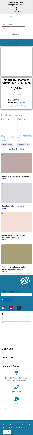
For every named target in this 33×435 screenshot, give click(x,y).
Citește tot (4, 178)
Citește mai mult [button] (18, 427)
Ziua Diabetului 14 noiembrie (13, 206)
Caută (5, 28)
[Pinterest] (11, 308)
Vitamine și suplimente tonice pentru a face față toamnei (14, 268)
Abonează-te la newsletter (11, 291)
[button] (16, 42)
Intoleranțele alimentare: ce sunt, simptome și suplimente (15, 236)
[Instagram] (19, 308)
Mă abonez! (6, 300)
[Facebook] (3, 308)
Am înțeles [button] (7, 432)
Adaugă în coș (7, 144)
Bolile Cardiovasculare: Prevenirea (15, 176)
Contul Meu (16, 12)
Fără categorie (20, 102)
